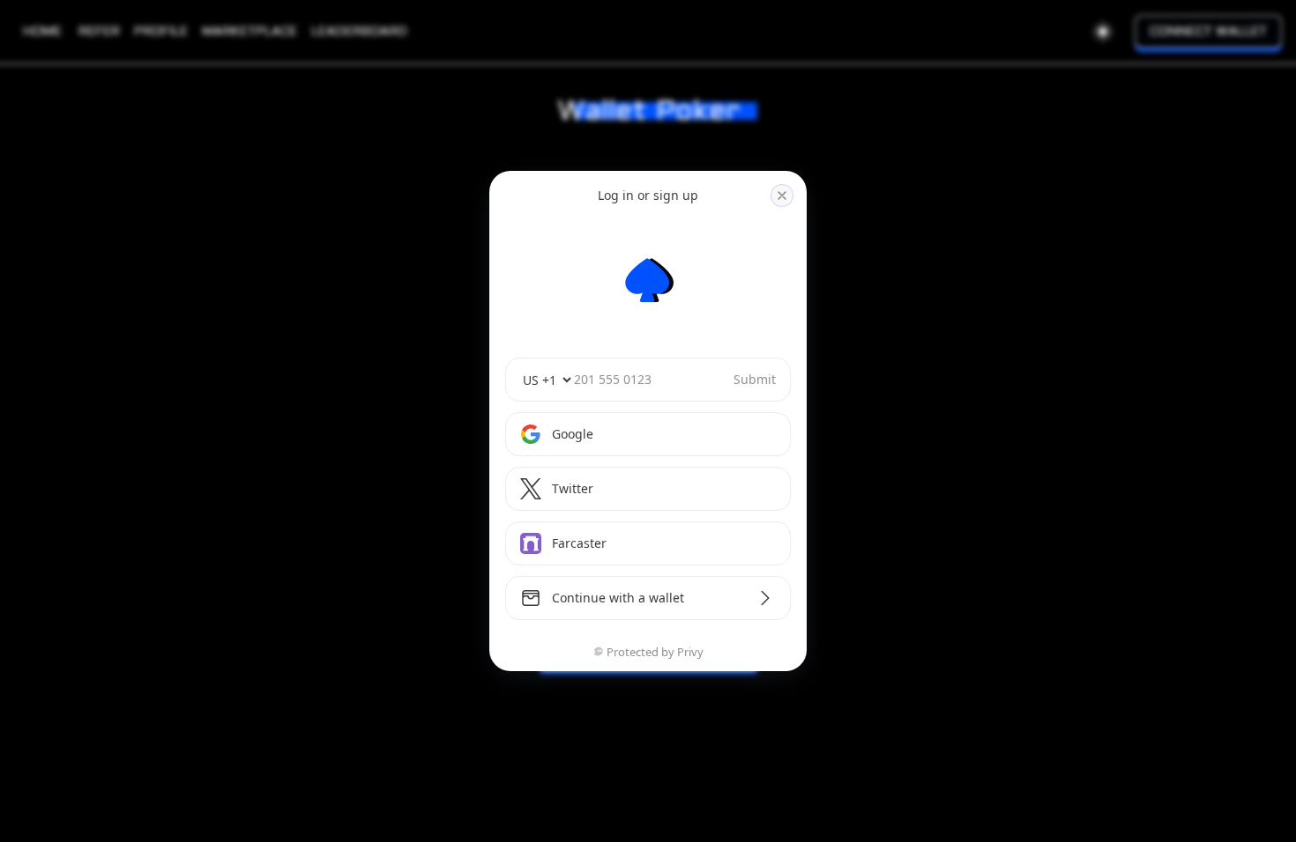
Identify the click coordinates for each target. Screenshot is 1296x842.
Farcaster (579, 543)
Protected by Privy (655, 652)
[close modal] (782, 195)
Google (572, 433)
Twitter (572, 488)
